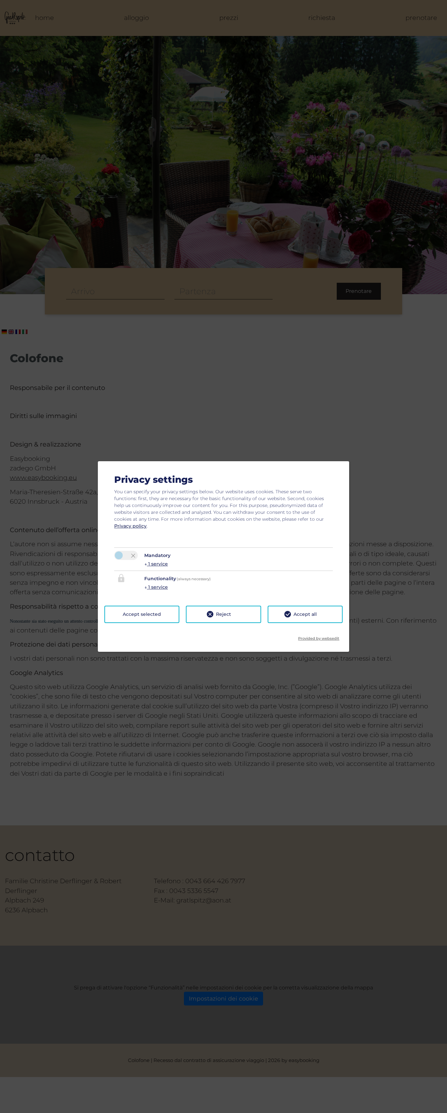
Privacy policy (130, 526)
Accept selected (142, 614)
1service (156, 564)
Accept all (305, 614)
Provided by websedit (318, 636)
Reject (223, 614)
